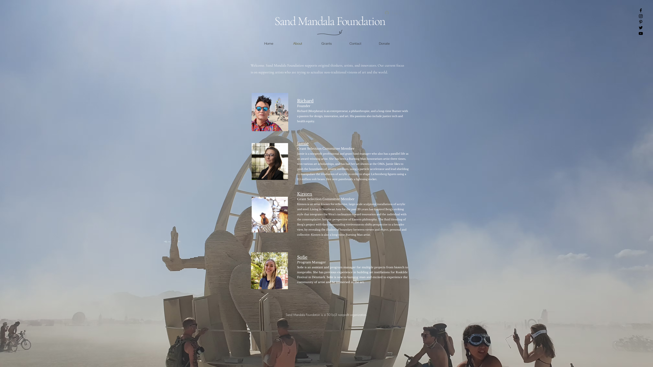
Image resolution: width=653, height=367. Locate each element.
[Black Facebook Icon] (640, 10)
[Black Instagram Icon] (640, 16)
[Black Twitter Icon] (640, 27)
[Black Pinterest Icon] (640, 21)
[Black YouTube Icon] (640, 33)
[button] (326, 43)
